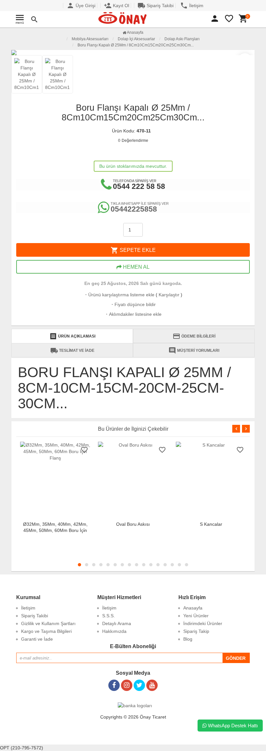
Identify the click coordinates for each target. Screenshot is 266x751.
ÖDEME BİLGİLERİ (194, 336)
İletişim (191, 5)
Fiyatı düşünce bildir (133, 304)
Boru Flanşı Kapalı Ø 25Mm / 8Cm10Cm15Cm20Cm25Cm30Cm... (136, 45)
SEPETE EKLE (133, 250)
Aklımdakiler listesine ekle (133, 314)
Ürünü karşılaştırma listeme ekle (119, 294)
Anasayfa (134, 32)
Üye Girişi (80, 5)
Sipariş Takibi (156, 5)
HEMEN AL (136, 267)
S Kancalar (211, 524)
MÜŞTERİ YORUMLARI (193, 350)
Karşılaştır (169, 294)
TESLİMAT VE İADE (72, 350)
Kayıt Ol (116, 5)
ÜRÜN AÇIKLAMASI (72, 336)
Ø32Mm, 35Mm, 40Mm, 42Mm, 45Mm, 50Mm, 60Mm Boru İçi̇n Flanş (55, 530)
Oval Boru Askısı (133, 524)
